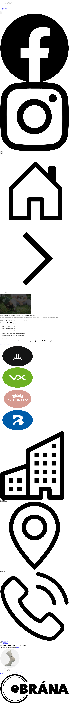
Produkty (3, 6)
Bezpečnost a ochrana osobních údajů (11, 672)
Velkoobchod (4, 8)
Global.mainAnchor (3, 0)
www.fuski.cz (18, 647)
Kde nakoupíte (4, 9)
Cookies (23, 672)
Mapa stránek (2, 672)
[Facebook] (34, 81)
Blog (3, 7)
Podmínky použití (19, 672)
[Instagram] (34, 150)
